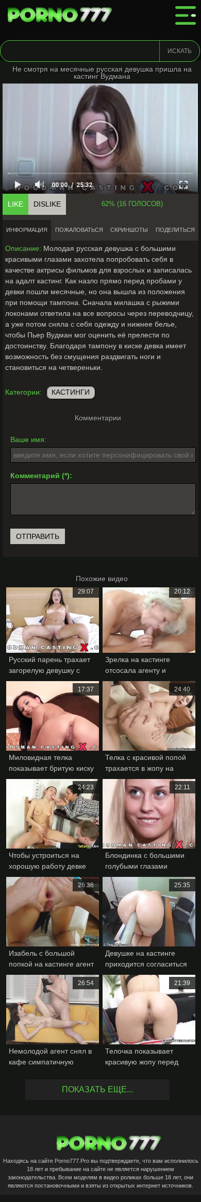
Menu (185, 15)
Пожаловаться (79, 230)
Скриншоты (129, 230)
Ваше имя (27, 439)
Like (15, 204)
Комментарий (35, 475)
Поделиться (175, 230)
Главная (62, 15)
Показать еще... (97, 1089)
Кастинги (71, 392)
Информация (26, 230)
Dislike (47, 204)
